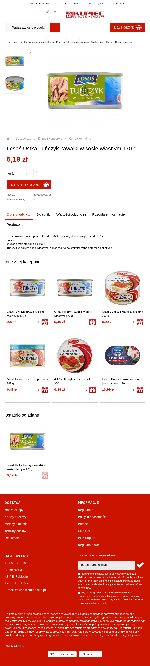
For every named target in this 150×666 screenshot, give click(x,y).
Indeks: (11, 194)
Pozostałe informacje (108, 214)
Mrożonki (84, 42)
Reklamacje (13, 538)
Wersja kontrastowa (63, 654)
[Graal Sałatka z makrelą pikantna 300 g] (122, 287)
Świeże (50, 42)
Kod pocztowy (68, 3)
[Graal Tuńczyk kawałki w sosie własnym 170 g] (75, 287)
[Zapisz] (140, 565)
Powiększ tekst (92, 654)
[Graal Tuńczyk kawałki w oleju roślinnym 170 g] (27, 287)
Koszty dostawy (15, 517)
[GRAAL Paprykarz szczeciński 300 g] (75, 355)
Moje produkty (20, 42)
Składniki (44, 214)
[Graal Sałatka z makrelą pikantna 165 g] (27, 355)
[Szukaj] (55, 27)
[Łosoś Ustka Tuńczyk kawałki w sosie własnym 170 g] (15, 61)
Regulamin (85, 510)
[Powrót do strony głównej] (8, 138)
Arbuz (20, 645)
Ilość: (10, 173)
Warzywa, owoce (37, 42)
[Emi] (53, 14)
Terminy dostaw (39, 3)
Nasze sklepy (14, 510)
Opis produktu (19, 214)
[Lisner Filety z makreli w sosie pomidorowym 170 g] (122, 355)
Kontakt (118, 3)
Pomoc (83, 524)
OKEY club (85, 531)
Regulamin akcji (89, 545)
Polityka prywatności (92, 517)
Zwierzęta (127, 42)
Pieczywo (60, 42)
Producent (15, 225)
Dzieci (118, 42)
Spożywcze (73, 42)
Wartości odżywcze (71, 214)
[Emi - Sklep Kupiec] (85, 14)
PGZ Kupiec (86, 538)
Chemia (109, 42)
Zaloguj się (95, 3)
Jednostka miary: (16, 199)
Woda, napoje (97, 42)
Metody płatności (16, 524)
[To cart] (45, 322)
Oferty (9, 42)
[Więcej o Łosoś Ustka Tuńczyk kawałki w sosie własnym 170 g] (27, 441)
